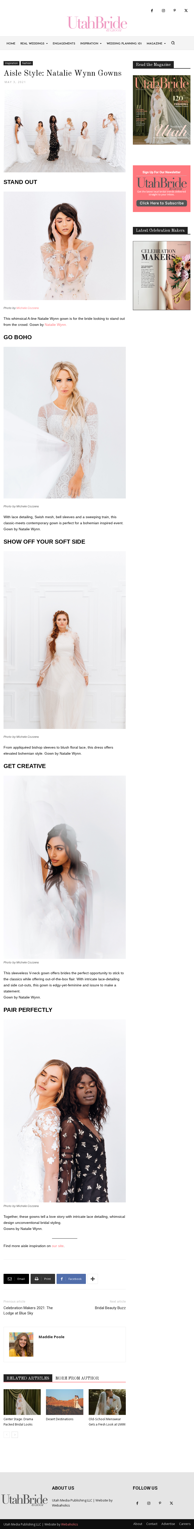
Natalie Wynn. (56, 325)
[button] (172, 42)
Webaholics (61, 1505)
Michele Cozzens (27, 308)
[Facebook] (152, 10)
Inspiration (11, 63)
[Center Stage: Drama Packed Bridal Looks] (22, 1402)
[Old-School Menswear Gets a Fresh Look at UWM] (107, 1402)
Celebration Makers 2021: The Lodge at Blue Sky (28, 1310)
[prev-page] (7, 1435)
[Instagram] (163, 10)
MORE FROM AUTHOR (77, 1379)
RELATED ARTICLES (28, 1379)
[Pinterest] (174, 10)
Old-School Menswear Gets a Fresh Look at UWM (107, 1422)
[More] (92, 1279)
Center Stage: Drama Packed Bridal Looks (18, 1422)
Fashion (26, 63)
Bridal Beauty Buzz (110, 1308)
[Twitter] (186, 10)
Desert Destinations (59, 1419)
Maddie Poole (51, 1336)
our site (58, 1246)
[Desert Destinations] (64, 1402)
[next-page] (15, 1435)
